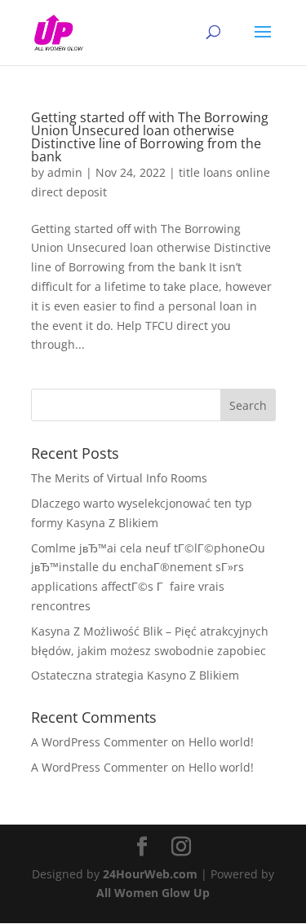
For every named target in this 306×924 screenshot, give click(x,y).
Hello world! (221, 742)
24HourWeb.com (150, 874)
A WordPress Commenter (99, 767)
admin (64, 172)
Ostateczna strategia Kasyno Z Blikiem (135, 675)
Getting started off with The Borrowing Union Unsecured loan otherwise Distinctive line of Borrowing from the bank (149, 136)
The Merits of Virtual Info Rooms (119, 478)
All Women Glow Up (153, 892)
